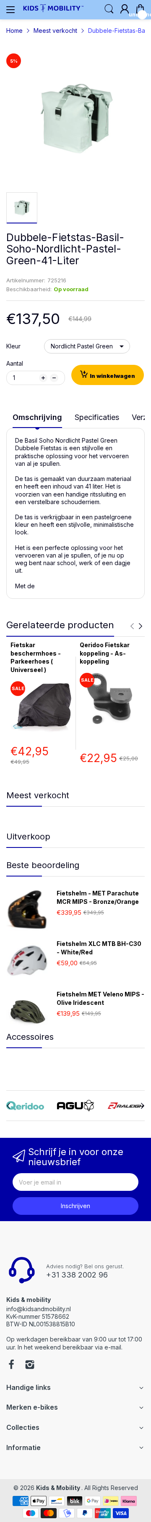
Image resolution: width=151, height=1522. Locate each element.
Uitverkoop (28, 836)
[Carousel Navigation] (136, 626)
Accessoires (30, 1037)
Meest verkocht (37, 795)
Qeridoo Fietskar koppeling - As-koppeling (105, 653)
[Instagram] (30, 1365)
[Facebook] (11, 1365)
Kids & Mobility (58, 1487)
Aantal (14, 363)
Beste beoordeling (42, 865)
